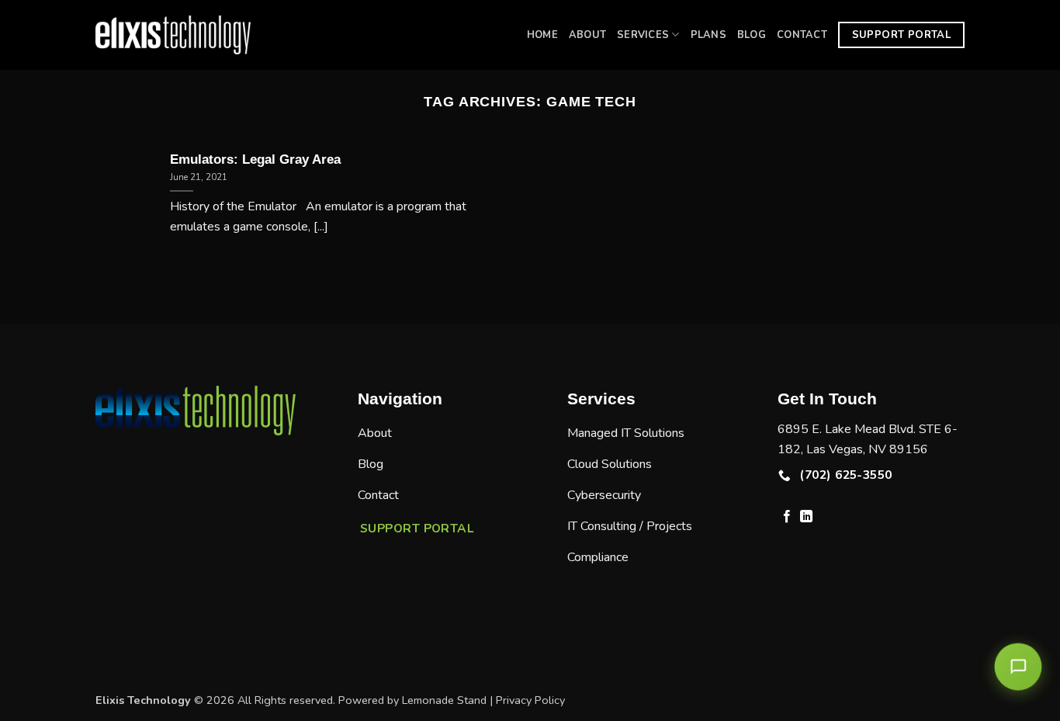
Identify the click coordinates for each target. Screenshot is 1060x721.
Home (542, 35)
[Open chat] (1018, 667)
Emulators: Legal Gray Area (255, 159)
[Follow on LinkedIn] (806, 517)
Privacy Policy (530, 700)
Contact (802, 35)
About (587, 35)
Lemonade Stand (444, 700)
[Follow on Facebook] (787, 517)
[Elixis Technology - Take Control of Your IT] (173, 35)
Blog (751, 35)
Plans (708, 35)
